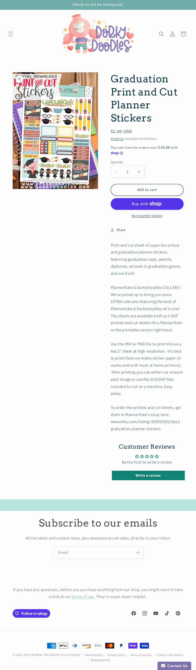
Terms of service (141, 655)
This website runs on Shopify (62, 654)
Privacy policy (116, 655)
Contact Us (176, 666)
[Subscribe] (137, 552)
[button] (10, 33)
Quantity (117, 162)
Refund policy (94, 655)
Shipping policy (100, 660)
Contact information (170, 655)
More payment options (147, 216)
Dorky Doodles (33, 654)
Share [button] (120, 229)
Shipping (117, 139)
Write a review (148, 475)
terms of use (82, 596)
